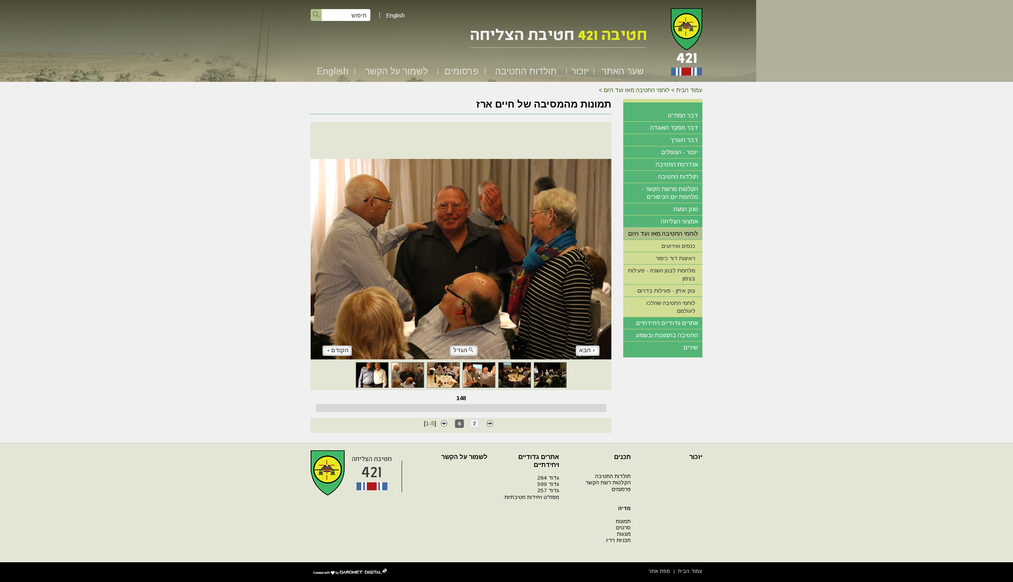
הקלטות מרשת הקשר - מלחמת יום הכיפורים (669, 192)
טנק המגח (685, 209)
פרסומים (461, 71)
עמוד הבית (689, 90)
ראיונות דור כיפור (675, 258)
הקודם (340, 350)
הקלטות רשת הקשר (608, 483)
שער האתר (622, 71)
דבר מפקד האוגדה (674, 127)
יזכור (580, 71)
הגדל (460, 350)
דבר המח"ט (683, 115)
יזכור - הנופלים (679, 152)
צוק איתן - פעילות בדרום (666, 290)
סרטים (623, 528)
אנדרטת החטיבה (677, 164)
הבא (585, 350)
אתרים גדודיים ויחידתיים (667, 322)
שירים (690, 347)
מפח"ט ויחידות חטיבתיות (532, 497)
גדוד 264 (548, 478)
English (395, 15)
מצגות (624, 534)
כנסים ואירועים (678, 246)
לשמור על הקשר (396, 71)
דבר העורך (684, 139)
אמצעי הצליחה (679, 221)
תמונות (623, 521)
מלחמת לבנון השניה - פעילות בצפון (661, 274)
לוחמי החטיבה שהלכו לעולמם (671, 307)
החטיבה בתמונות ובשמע (667, 335)
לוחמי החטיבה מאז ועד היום (637, 90)
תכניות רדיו (618, 540)
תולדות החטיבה (526, 71)
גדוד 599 (548, 484)
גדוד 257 (548, 490)
